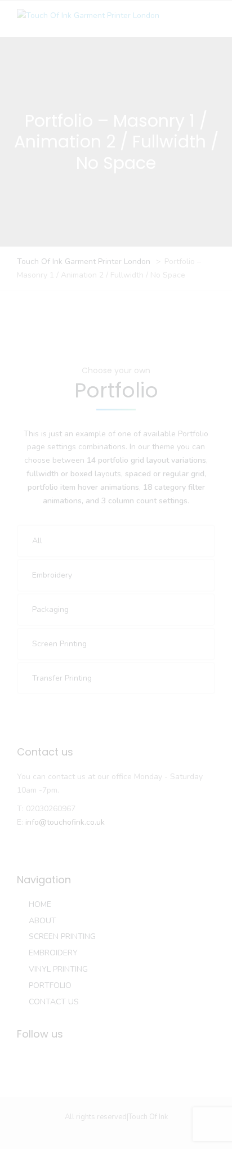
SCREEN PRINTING (62, 936)
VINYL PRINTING (58, 969)
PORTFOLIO (50, 985)
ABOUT (42, 920)
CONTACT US (54, 1001)
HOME (40, 904)
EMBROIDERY (53, 952)
